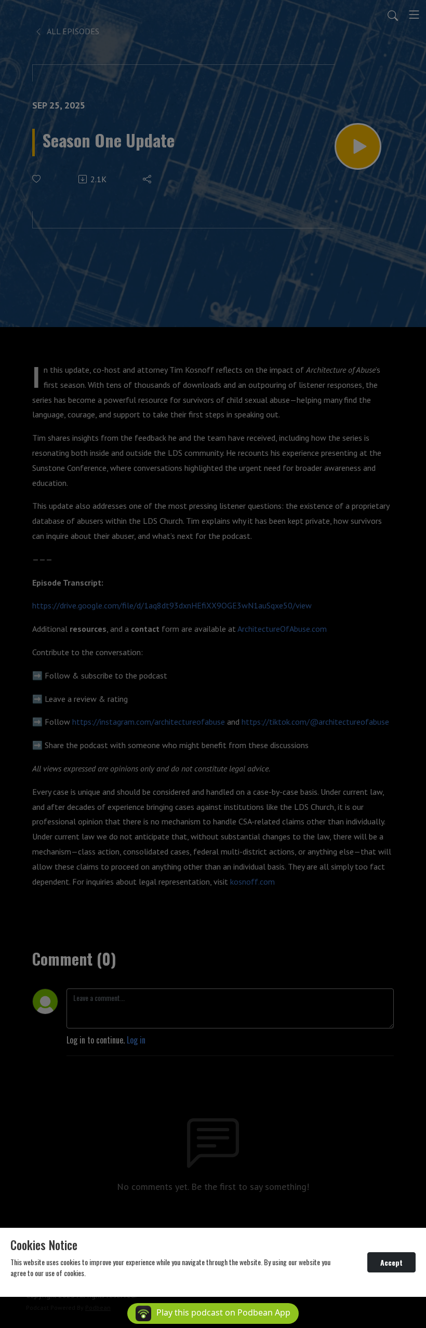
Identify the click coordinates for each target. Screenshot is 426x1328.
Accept (391, 1262)
